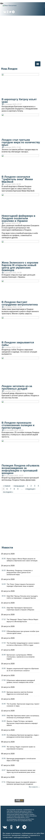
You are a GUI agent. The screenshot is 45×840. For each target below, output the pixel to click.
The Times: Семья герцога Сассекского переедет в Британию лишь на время (21, 585)
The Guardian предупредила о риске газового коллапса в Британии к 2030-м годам (23, 644)
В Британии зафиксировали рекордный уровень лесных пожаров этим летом (21, 681)
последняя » (8, 492)
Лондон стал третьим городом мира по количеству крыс (21, 142)
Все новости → (34, 787)
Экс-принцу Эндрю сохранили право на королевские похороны (21, 748)
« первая (6, 486)
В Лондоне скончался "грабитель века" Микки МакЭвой (17, 179)
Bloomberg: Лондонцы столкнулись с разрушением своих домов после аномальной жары (20, 572)
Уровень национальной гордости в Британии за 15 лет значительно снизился (23, 669)
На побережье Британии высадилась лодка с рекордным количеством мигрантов (23, 736)
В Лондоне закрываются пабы (18, 343)
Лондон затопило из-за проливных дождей (17, 387)
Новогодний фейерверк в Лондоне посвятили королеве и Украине (18, 218)
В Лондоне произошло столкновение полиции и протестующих (18, 425)
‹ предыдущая (18, 486)
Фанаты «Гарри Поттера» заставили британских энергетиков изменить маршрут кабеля (22, 723)
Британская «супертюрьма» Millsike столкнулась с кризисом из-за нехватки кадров (21, 657)
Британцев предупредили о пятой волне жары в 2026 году (21, 759)
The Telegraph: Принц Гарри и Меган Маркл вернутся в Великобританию (22, 620)
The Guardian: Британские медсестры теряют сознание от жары (23, 705)
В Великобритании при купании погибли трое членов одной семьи (23, 632)
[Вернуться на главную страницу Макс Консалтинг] (14, 5)
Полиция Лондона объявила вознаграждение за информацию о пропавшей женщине (20, 469)
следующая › (30, 489)
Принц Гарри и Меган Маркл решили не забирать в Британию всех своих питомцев (22, 559)
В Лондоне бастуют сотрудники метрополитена (20, 303)
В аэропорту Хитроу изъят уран (19, 100)
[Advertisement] (22, 38)
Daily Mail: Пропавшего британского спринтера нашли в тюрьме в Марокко (20, 609)
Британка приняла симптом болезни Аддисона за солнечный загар (20, 693)
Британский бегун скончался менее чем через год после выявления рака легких (21, 771)
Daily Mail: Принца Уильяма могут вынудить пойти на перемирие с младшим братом (22, 597)
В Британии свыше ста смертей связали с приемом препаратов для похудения (21, 783)
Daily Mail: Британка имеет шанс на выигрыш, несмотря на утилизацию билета (23, 716)
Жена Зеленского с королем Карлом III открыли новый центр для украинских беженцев (20, 266)
